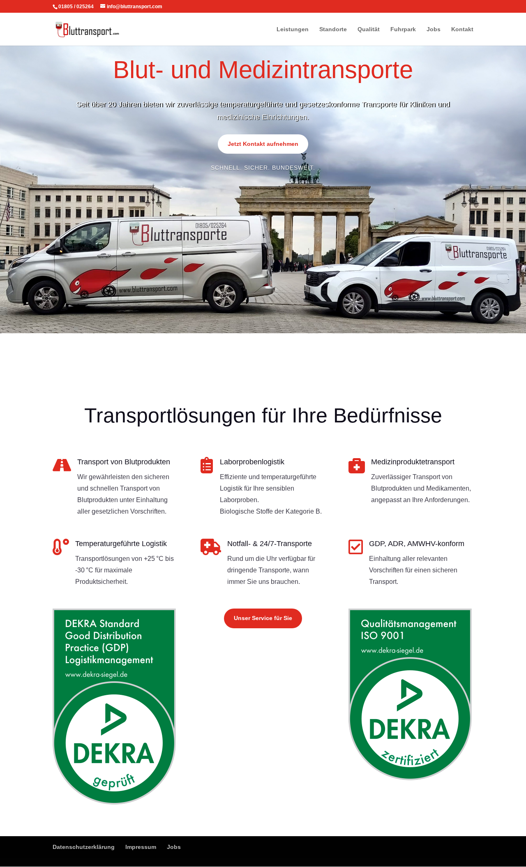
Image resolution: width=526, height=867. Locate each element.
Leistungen (293, 29)
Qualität (369, 29)
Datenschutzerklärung (84, 847)
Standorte (333, 29)
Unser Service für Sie (263, 618)
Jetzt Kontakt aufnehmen (263, 144)
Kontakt (462, 29)
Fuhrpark (403, 29)
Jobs (434, 29)
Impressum (140, 847)
